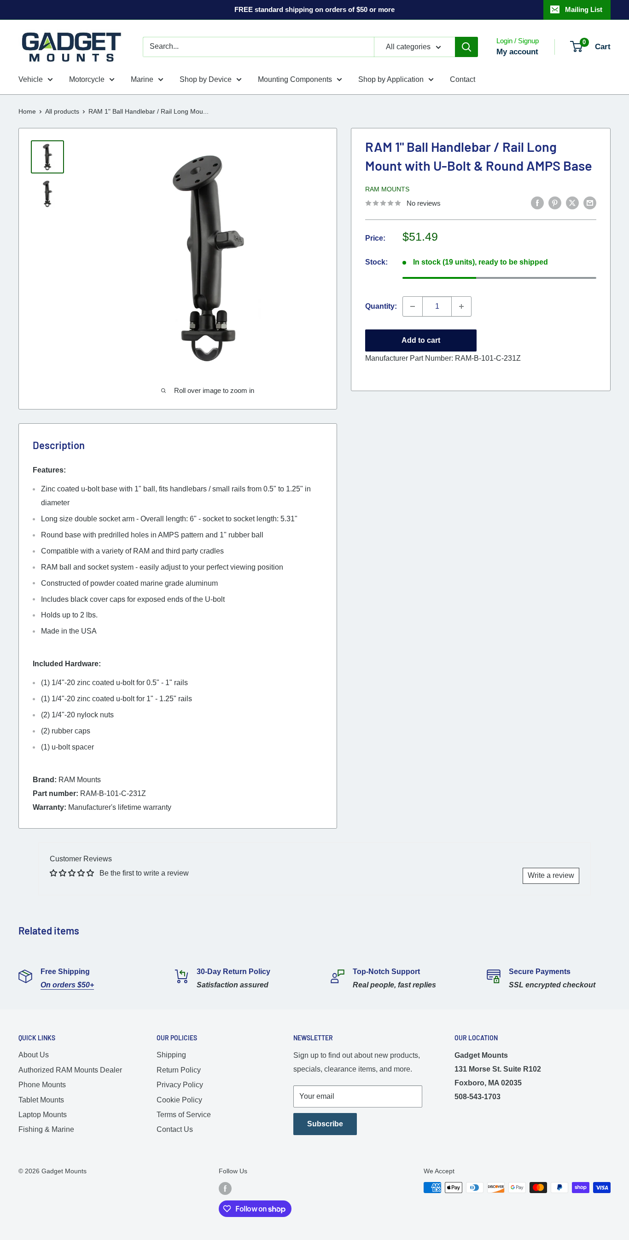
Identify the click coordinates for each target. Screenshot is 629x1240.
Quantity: (381, 306)
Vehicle (30, 79)
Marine (142, 79)
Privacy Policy (180, 1085)
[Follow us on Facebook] (225, 1188)
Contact (462, 79)
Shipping (171, 1055)
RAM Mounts (387, 189)
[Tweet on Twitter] (572, 202)
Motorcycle (87, 79)
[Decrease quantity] (412, 306)
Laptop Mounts (42, 1115)
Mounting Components (295, 79)
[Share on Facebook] (537, 202)
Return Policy (179, 1070)
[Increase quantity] (461, 306)
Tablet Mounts (41, 1100)
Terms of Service (184, 1115)
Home (27, 111)
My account (517, 51)
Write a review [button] (551, 875)
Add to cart (421, 340)
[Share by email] (589, 202)
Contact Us (175, 1129)
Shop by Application (391, 79)
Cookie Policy (179, 1100)
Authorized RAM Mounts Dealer (70, 1070)
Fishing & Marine (46, 1129)
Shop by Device (206, 79)
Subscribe (325, 1124)
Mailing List (583, 9)
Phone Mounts (42, 1085)
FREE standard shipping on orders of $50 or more (314, 9)
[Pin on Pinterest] (554, 202)
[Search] (466, 47)
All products (62, 111)
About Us (33, 1055)
